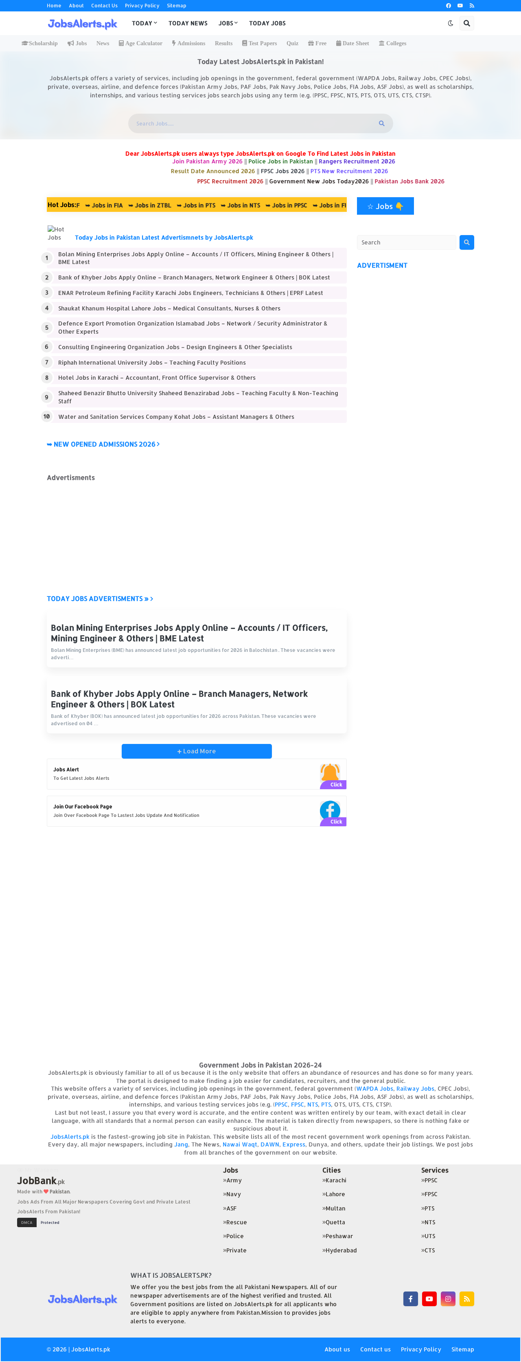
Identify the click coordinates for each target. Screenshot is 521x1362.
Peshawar (339, 1235)
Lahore (335, 1193)
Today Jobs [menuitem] (267, 23)
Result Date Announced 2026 (231, 170)
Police (235, 1235)
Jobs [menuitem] (226, 23)
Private (236, 1250)
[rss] (472, 5)
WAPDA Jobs (374, 1088)
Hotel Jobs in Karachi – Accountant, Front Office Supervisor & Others (157, 377)
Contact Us (104, 5)
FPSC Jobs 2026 (301, 170)
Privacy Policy (142, 5)
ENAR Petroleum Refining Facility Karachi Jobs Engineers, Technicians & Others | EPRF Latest (190, 292)
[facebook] (448, 5)
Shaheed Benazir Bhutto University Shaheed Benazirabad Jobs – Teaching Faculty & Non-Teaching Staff (198, 397)
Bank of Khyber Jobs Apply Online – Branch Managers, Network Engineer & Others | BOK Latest (194, 277)
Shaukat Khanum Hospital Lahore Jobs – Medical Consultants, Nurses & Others (169, 308)
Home (54, 5)
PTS (326, 1104)
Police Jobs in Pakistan (299, 161)
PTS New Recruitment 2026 (367, 170)
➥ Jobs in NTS (216, 205)
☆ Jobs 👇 (385, 206)
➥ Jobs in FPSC (309, 205)
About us (337, 1349)
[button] (451, 23)
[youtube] (460, 5)
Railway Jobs (415, 1088)
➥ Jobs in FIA (80, 205)
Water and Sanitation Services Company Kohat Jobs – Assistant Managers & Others (176, 416)
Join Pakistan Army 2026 (226, 161)
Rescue (236, 1222)
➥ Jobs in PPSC (262, 205)
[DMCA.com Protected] (40, 1221)
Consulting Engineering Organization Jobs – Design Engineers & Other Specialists (175, 346)
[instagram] (448, 1299)
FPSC (297, 1104)
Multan (336, 1208)
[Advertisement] (197, 538)
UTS (430, 1235)
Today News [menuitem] (188, 23)
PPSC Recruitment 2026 (248, 181)
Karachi (336, 1180)
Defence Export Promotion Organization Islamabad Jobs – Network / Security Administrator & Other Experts (193, 327)
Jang (181, 1144)
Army (234, 1180)
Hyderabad (341, 1250)
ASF (231, 1208)
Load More (199, 751)
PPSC (281, 1104)
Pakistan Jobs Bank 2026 (428, 181)
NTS (312, 1104)
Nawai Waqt (240, 1144)
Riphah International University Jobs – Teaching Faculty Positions (152, 362)
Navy (233, 1193)
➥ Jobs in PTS (172, 205)
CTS (430, 1250)
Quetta (335, 1222)
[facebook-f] (410, 1299)
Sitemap (176, 5)
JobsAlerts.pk (70, 1136)
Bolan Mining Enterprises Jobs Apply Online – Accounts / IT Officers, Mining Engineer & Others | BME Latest (195, 258)
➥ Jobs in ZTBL (125, 205)
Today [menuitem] (142, 23)
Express (293, 1144)
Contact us (375, 1349)
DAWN (269, 1144)
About (76, 5)
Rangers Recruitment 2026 (375, 161)
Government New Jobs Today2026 (337, 181)
